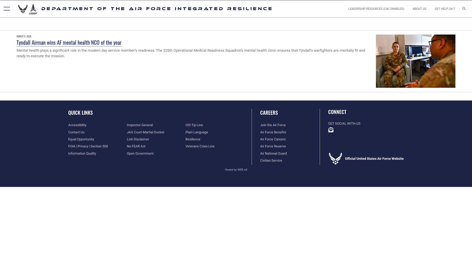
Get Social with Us (344, 123)
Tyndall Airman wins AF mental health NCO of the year (69, 42)
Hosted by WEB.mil (236, 169)
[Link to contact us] (331, 130)
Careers (269, 112)
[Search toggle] (464, 9)
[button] (6, 9)
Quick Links (80, 112)
